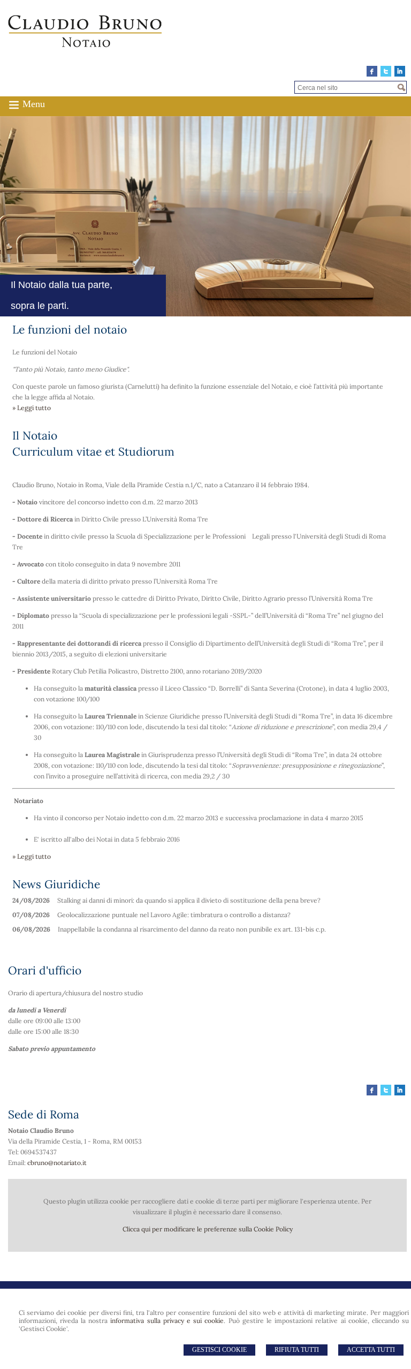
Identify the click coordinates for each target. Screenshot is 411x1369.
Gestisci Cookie (219, 1349)
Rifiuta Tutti (297, 1349)
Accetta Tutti (371, 1349)
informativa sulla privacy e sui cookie (167, 1321)
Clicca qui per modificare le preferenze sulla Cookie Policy (208, 1229)
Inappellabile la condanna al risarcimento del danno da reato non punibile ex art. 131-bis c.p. (192, 929)
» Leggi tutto (31, 408)
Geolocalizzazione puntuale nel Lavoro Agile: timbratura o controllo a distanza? (174, 915)
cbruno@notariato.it (57, 1163)
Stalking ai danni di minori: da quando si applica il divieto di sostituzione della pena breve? (189, 900)
